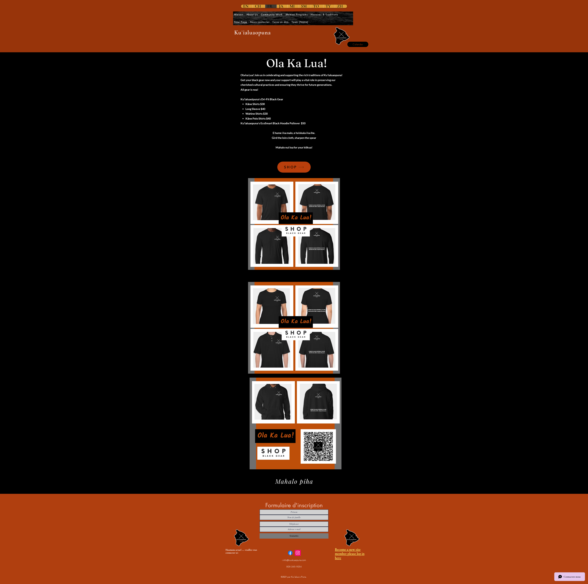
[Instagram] (298, 553)
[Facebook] (290, 553)
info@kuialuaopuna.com (294, 560)
